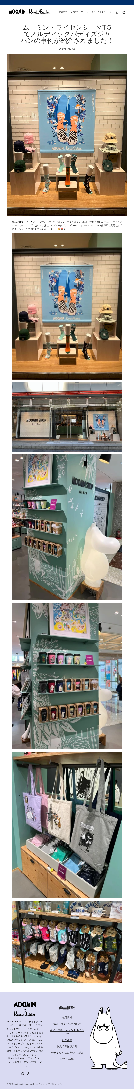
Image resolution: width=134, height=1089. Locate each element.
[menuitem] (98, 12)
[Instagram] (22, 1073)
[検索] (109, 12)
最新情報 (67, 1017)
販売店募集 (67, 1059)
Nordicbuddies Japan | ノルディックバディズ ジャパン (38, 1084)
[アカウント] (116, 12)
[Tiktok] (28, 1073)
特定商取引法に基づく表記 (67, 1052)
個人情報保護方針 (67, 1046)
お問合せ (67, 1040)
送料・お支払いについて (67, 1023)
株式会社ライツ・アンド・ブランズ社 (31, 221)
